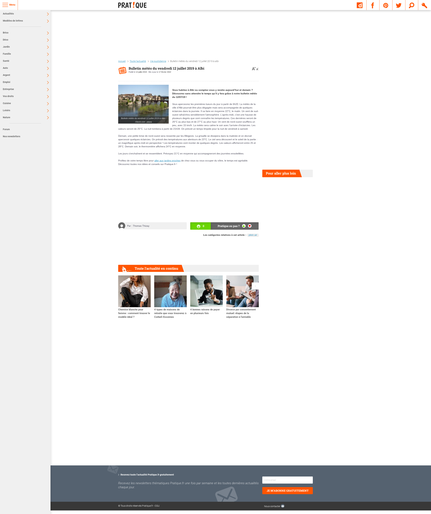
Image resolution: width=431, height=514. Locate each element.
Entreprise (8, 89)
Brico (5, 32)
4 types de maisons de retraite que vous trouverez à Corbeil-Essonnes (170, 313)
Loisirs (6, 110)
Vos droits (8, 96)
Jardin (6, 46)
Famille (7, 53)
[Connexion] (425, 5)
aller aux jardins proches (167, 160)
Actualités (8, 13)
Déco (5, 39)
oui (244, 226)
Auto (5, 68)
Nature (6, 117)
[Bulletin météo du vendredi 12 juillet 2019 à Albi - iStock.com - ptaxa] (143, 104)
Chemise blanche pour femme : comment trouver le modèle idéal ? (134, 313)
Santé (6, 61)
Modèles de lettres (13, 20)
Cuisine (7, 103)
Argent (6, 75)
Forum (6, 129)
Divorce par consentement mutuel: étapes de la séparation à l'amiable (241, 313)
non (250, 226)
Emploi (6, 82)
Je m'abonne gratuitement (288, 490)
